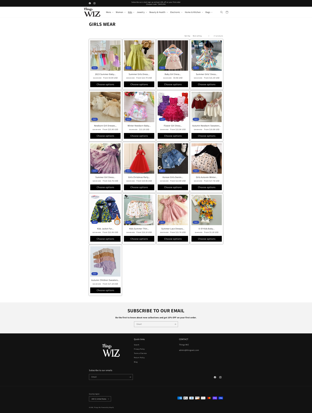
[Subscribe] (175, 324)
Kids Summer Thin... (139, 228)
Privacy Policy (139, 349)
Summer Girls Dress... (139, 74)
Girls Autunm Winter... (206, 177)
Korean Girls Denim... (173, 177)
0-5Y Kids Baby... (206, 228)
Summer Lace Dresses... (172, 228)
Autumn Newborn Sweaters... (206, 125)
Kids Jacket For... (105, 228)
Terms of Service (140, 353)
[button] (109, 12)
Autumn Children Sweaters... (105, 280)
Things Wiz (97, 407)
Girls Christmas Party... (139, 177)
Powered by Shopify (107, 407)
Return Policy (139, 358)
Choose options (105, 84)
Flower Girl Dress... (173, 125)
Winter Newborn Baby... (139, 125)
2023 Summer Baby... (105, 74)
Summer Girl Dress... (105, 177)
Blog (135, 362)
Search (136, 345)
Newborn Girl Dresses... (105, 125)
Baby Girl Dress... (173, 74)
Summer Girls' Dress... (206, 74)
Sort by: (187, 36)
